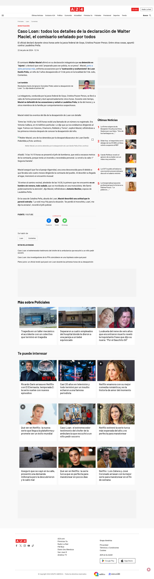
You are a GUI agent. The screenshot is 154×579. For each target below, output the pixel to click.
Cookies (103, 550)
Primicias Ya (88, 15)
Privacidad (104, 545)
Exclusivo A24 (50, 15)
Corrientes (34, 21)
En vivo (135, 9)
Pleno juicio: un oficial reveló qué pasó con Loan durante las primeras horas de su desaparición (55, 262)
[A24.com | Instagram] (25, 546)
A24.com (61, 539)
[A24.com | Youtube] (29, 546)
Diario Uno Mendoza (66, 549)
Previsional (107, 15)
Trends (124, 15)
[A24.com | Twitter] (21, 546)
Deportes (116, 15)
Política (59, 15)
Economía (68, 15)
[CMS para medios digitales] (112, 574)
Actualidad (78, 15)
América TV (62, 555)
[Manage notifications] (149, 569)
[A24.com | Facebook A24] (16, 546)
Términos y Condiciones (109, 548)
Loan (27, 21)
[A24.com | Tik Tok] (33, 546)
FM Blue (61, 547)
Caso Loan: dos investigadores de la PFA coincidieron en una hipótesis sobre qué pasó (52, 257)
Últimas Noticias (37, 15)
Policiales (98, 15)
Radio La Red (146, 9)
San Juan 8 (62, 552)
